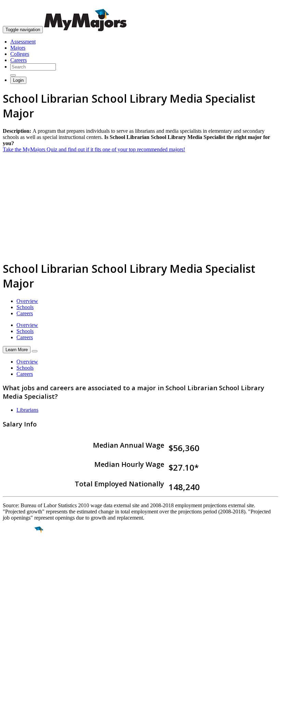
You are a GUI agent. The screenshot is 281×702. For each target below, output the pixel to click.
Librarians (27, 410)
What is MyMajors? (24, 622)
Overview (27, 301)
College (21, 568)
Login (18, 80)
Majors (17, 48)
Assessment (23, 41)
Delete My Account (24, 647)
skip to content (264, 5)
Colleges (19, 54)
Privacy (28, 693)
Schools (25, 307)
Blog (8, 653)
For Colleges (16, 634)
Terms (9, 693)
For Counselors (19, 628)
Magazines (14, 640)
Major (19, 553)
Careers (18, 60)
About (11, 608)
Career (20, 582)
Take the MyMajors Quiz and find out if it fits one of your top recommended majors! (94, 149)
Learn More (16, 349)
